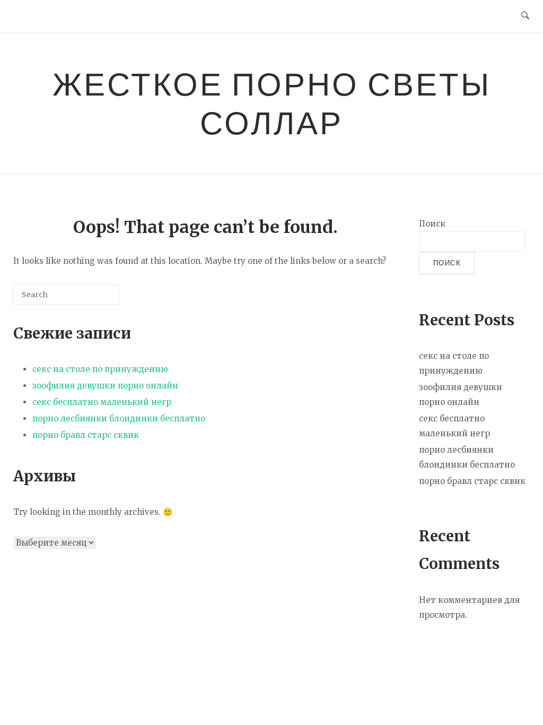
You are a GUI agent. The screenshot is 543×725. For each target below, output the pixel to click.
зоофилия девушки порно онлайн (105, 386)
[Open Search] (525, 16)
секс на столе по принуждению (100, 369)
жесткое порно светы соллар (271, 102)
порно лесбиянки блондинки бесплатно (118, 418)
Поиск (432, 224)
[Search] (96, 298)
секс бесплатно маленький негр (101, 402)
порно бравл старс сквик (85, 435)
